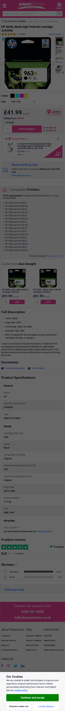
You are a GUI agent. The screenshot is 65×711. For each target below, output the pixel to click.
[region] (32, 691)
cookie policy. (21, 690)
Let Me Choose (46, 706)
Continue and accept (32, 697)
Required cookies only (18, 706)
